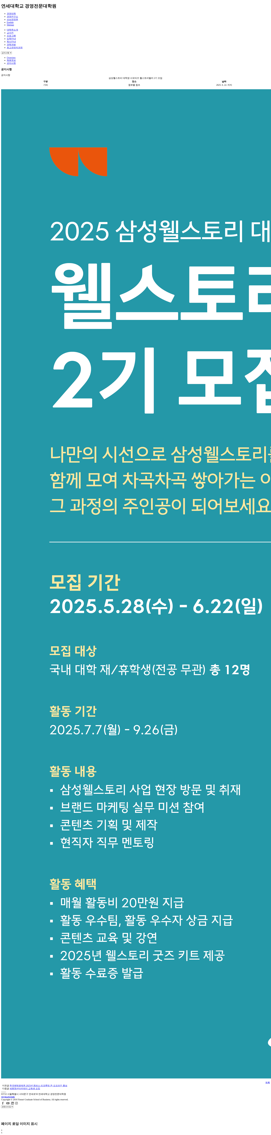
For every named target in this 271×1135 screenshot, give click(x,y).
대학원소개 (12, 30)
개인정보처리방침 (8, 1097)
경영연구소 (12, 16)
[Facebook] (3, 1103)
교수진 (10, 33)
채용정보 (11, 60)
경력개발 (11, 44)
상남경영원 (12, 19)
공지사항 (11, 63)
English (10, 22)
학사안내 (11, 41)
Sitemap (10, 25)
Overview (11, 57)
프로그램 (11, 36)
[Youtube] (8, 1103)
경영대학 (11, 13)
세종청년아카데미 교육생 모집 (25, 1088)
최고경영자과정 (15, 47)
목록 (267, 1082)
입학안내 (11, 39)
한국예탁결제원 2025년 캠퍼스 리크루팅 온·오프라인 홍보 (38, 1085)
